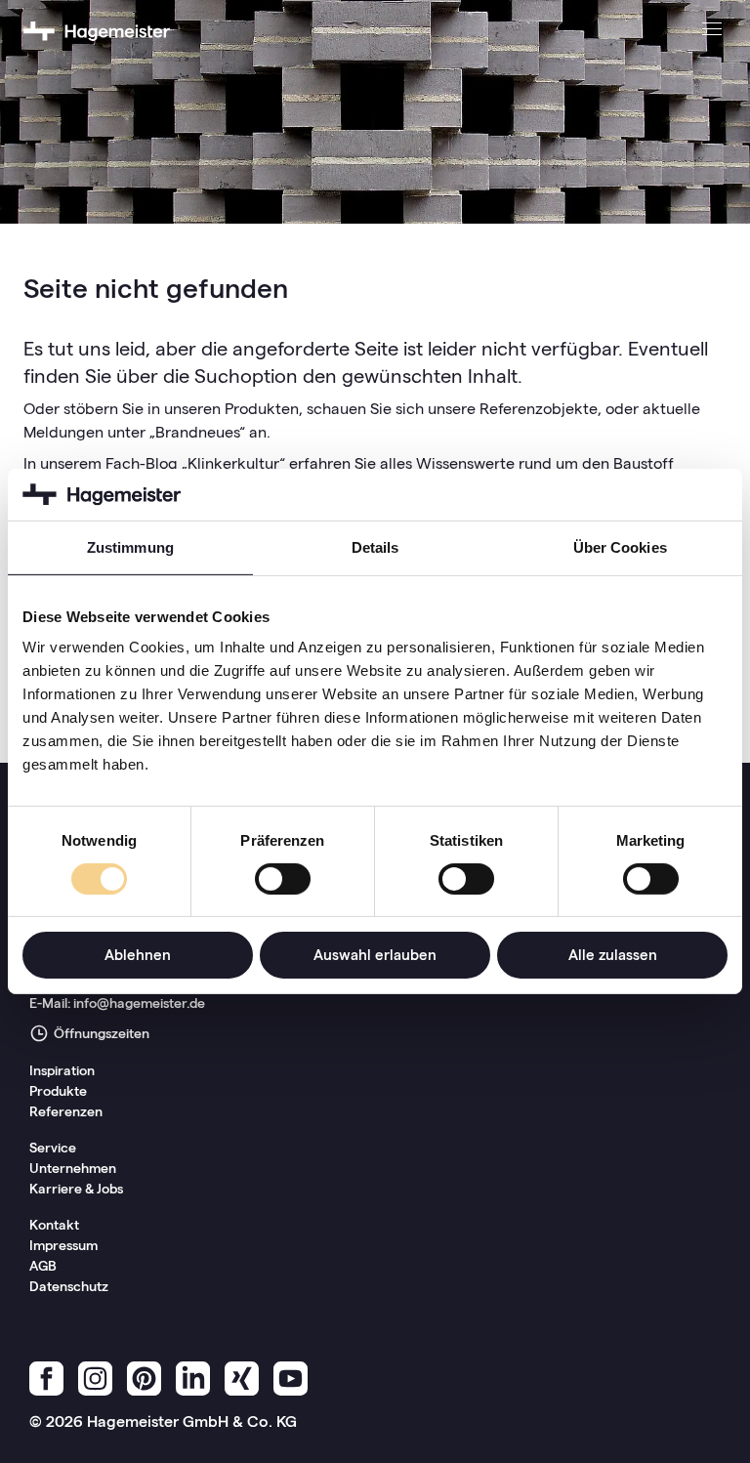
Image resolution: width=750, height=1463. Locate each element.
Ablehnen (137, 954)
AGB (43, 1266)
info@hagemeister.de (139, 1003)
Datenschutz (68, 1286)
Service (52, 1147)
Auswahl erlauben (375, 954)
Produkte (58, 1091)
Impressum (63, 1245)
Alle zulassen (612, 954)
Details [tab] (375, 546)
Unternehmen (72, 1168)
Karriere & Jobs (76, 1188)
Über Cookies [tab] (620, 546)
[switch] (283, 879)
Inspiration (62, 1070)
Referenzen (66, 1111)
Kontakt (54, 1225)
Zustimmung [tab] (130, 546)
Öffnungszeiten (100, 1033)
